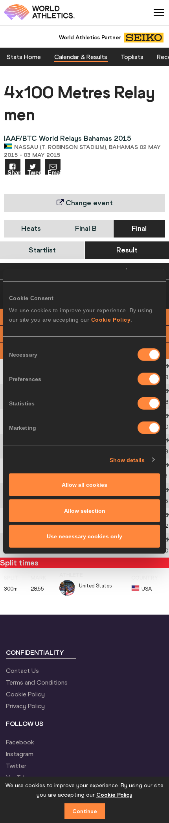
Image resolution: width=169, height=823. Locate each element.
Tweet (34, 172)
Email (54, 172)
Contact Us (22, 670)
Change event (88, 202)
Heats (31, 228)
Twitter (16, 766)
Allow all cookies (84, 485)
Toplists (132, 57)
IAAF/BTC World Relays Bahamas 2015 (67, 138)
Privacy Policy (25, 706)
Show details (127, 460)
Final (139, 228)
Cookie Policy (111, 320)
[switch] (149, 379)
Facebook (20, 742)
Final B (86, 228)
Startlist (42, 249)
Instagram (19, 754)
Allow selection (84, 510)
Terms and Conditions (37, 682)
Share (13, 172)
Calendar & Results (80, 57)
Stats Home (24, 57)
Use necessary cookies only (84, 536)
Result (127, 249)
